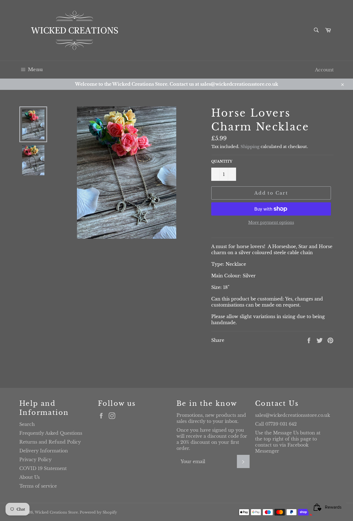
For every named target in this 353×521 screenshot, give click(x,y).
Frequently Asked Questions (50, 433)
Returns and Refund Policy (50, 442)
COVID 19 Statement (43, 468)
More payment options (271, 222)
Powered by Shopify (98, 512)
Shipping (250, 146)
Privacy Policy (35, 459)
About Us (29, 477)
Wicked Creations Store (56, 512)
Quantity (221, 161)
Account (324, 69)
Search (27, 424)
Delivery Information (43, 450)
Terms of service (38, 486)
